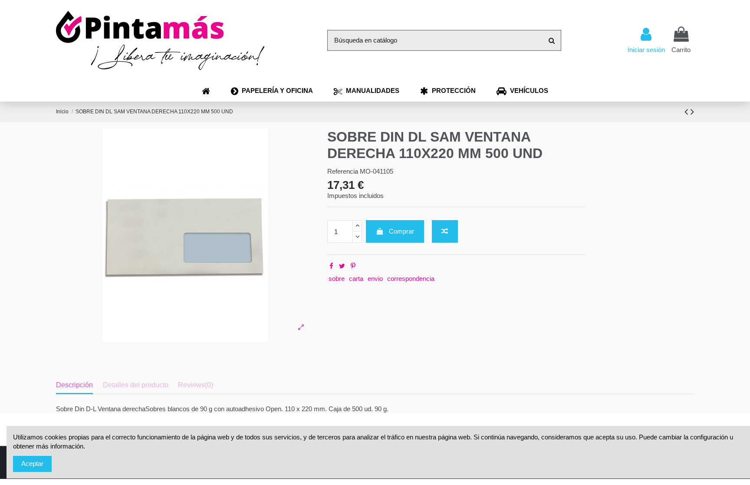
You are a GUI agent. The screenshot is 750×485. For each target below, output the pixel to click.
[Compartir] (331, 266)
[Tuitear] (342, 266)
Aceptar (32, 463)
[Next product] (692, 111)
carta (356, 278)
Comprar (401, 231)
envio (375, 278)
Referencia (342, 171)
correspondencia (410, 278)
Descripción (74, 385)
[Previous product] (687, 111)
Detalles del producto (135, 385)
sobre (337, 278)
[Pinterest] (353, 266)
